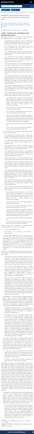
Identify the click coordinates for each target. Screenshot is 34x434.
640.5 (6, 317)
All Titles (4, 23)
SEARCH (25, 6)
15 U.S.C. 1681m (24, 420)
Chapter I (14, 23)
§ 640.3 (12, 38)
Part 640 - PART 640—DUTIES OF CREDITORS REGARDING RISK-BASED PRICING (16, 24)
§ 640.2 (16, 282)
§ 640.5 (26, 311)
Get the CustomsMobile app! (16, 432)
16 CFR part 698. (21, 238)
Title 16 (9, 23)
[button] (33, 432)
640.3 (29, 316)
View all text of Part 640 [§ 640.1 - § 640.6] (14, 30)
